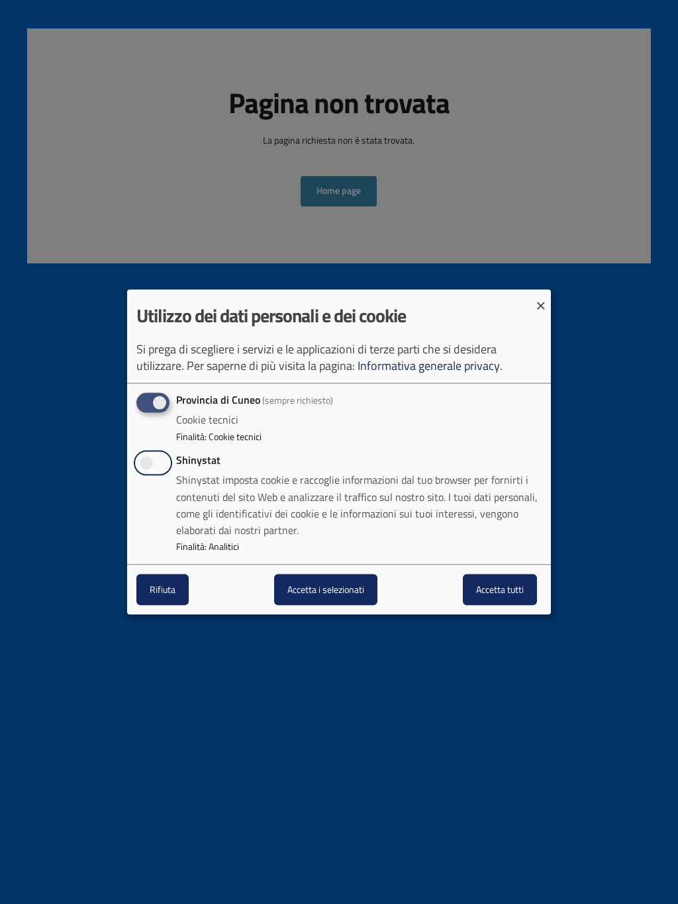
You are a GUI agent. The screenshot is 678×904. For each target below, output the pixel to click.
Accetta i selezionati (325, 589)
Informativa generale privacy (429, 365)
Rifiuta (162, 589)
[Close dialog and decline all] (541, 298)
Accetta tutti (500, 589)
